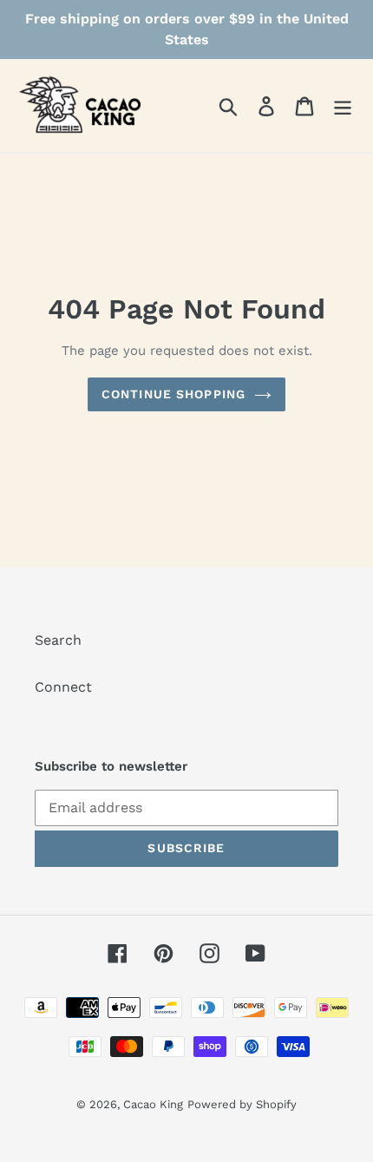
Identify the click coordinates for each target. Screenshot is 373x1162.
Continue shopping (173, 394)
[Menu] (343, 106)
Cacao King (153, 1104)
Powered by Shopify (242, 1104)
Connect (63, 687)
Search (58, 640)
